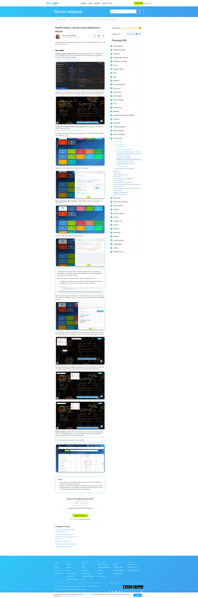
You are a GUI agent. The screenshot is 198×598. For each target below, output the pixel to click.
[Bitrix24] (52, 3)
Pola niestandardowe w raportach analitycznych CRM (126, 188)
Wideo (68, 570)
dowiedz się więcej (88, 594)
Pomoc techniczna (71, 573)
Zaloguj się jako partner (134, 570)
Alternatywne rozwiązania (88, 576)
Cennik (90, 3)
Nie (84, 503)
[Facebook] (109, 592)
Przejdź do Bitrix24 (80, 515)
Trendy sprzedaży (117, 190)
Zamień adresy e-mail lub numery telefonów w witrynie (130, 159)
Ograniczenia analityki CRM (120, 194)
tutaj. (85, 589)
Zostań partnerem (132, 567)
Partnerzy (97, 3)
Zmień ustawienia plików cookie (68, 596)
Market (115, 564)
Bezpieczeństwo (78, 586)
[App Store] (127, 587)
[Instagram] (119, 592)
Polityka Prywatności (65, 586)
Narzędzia (83, 3)
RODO (72, 586)
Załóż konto (139, 3)
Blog (110, 3)
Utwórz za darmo (85, 519)
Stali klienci (116, 171)
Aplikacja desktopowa (119, 570)
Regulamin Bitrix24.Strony (94, 586)
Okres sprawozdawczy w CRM (120, 174)
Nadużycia (85, 586)
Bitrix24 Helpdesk (60, 19)
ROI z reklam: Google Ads (62, 541)
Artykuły (84, 567)
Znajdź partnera (132, 564)
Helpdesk (69, 564)
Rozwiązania (85, 570)
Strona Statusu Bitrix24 (72, 579)
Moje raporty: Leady (118, 186)
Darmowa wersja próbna (104, 567)
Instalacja (100, 573)
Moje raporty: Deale (118, 180)
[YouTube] (116, 592)
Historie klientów (86, 573)
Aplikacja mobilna (118, 567)
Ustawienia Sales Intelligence (63, 546)
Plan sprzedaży (117, 176)
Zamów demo (70, 576)
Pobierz (100, 570)
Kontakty (57, 570)
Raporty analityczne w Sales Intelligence (125, 168)
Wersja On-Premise (103, 564)
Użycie (83, 579)
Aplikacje (105, 3)
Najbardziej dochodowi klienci (120, 192)
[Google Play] (138, 587)
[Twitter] (112, 592)
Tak (77, 503)
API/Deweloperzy (118, 573)
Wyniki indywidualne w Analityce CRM (122, 182)
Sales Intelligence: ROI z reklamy (64, 534)
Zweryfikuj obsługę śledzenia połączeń (66, 544)
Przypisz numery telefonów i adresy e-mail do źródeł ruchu (69, 130)
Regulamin (57, 586)
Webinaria (69, 567)
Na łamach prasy (59, 573)
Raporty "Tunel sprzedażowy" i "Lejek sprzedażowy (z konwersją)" (128, 184)
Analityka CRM (117, 172)
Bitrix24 (56, 564)
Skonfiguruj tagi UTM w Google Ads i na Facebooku (66, 538)
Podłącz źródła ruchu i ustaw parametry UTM (66, 59)
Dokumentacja (101, 576)
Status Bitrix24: (125, 28)
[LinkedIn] (122, 592)
